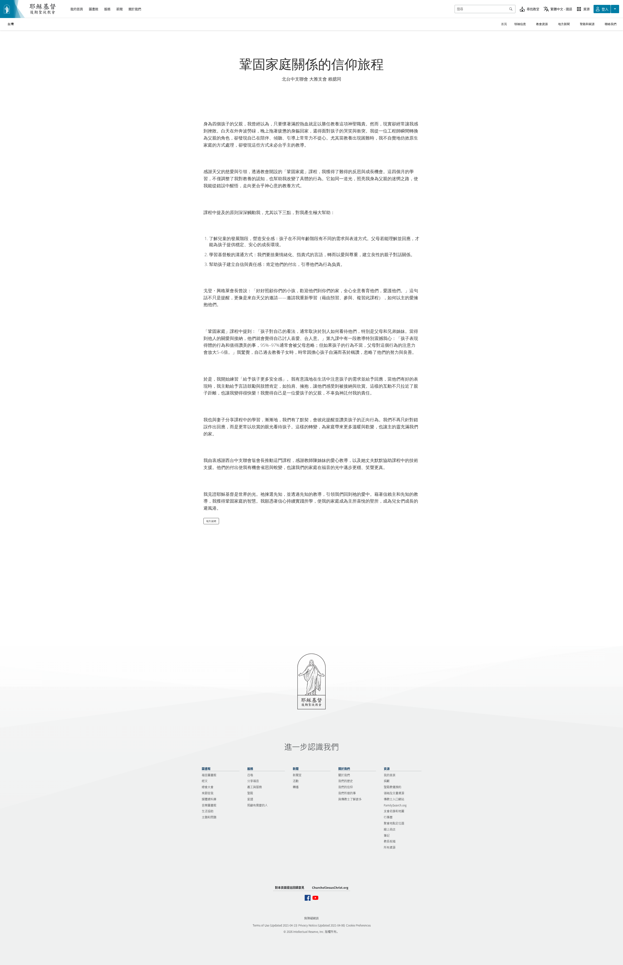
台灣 (11, 24)
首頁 (504, 24)
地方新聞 (211, 521)
